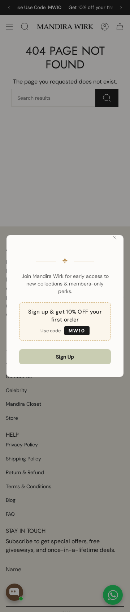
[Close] (114, 237)
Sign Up (65, 357)
